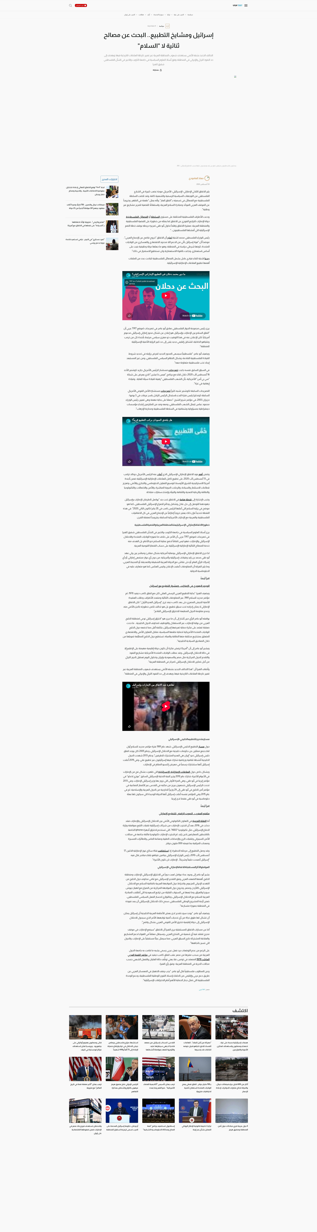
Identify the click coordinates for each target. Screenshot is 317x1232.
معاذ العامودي (196, 178)
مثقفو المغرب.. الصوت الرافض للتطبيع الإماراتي (184, 813)
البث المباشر (79, 5)
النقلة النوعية (199, 821)
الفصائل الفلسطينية (137, 216)
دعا (206, 258)
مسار (201, 746)
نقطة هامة (186, 499)
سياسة (161, 26)
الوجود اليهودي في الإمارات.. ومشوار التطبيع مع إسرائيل (179, 585)
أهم (201, 474)
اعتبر (169, 237)
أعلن (159, 474)
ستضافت (163, 850)
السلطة (155, 216)
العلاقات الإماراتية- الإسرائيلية (174, 771)
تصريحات (173, 370)
